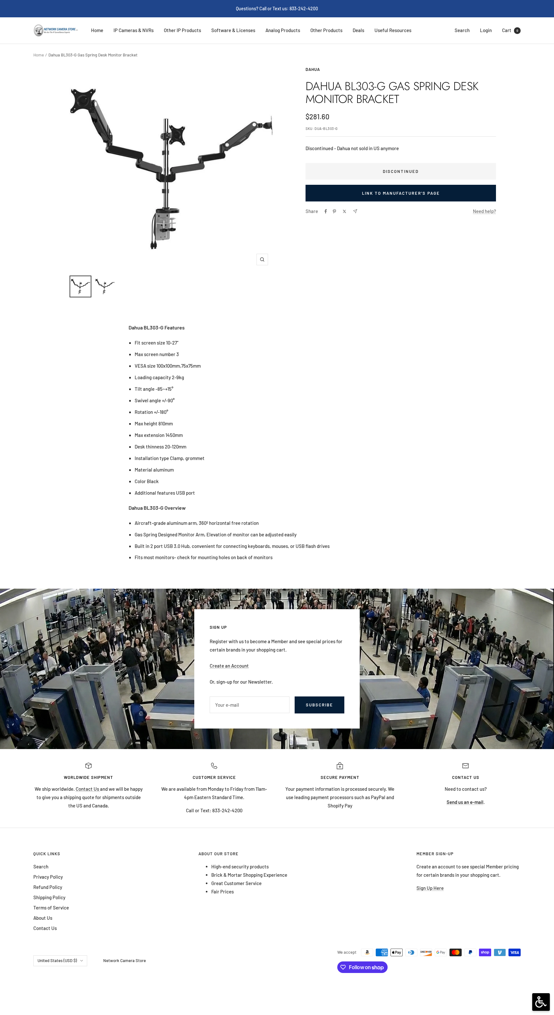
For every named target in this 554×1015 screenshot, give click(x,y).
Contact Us (88, 789)
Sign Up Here (430, 888)
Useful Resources (392, 30)
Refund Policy (47, 887)
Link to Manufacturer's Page (401, 193)
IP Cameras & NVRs (133, 30)
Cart (510, 30)
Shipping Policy (49, 897)
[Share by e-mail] (355, 211)
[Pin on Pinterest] (334, 211)
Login (486, 30)
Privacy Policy (48, 877)
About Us (42, 918)
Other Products (326, 30)
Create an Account (229, 666)
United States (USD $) (57, 960)
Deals (358, 30)
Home (97, 30)
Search (462, 30)
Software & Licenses (233, 30)
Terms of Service (51, 907)
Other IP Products (182, 30)
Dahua (313, 69)
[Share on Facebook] (325, 211)
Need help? (484, 211)
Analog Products (282, 30)
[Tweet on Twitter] (344, 211)
